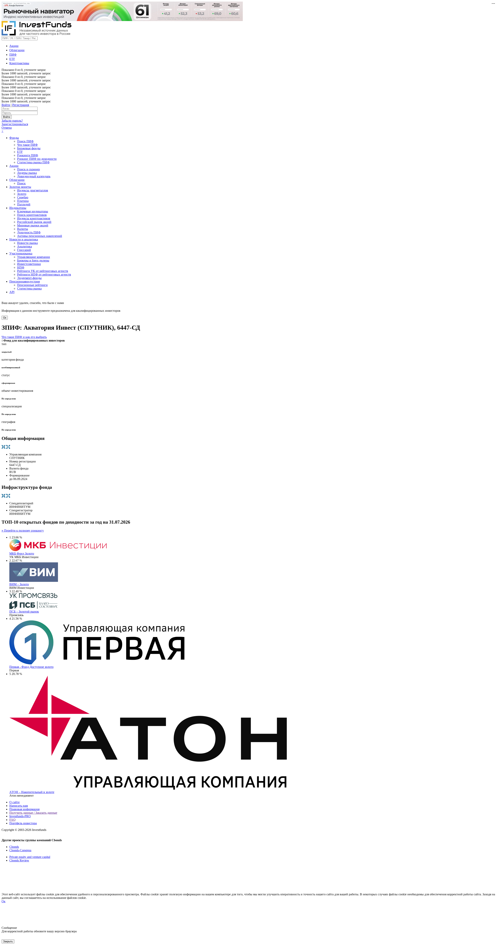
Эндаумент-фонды (29, 278)
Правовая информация (24, 809)
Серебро (22, 197)
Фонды (14, 137)
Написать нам (18, 805)
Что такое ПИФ (27, 144)
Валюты (22, 229)
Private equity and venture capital (29, 857)
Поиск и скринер (28, 169)
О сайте (14, 802)
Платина (23, 201)
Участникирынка (20, 253)
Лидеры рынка (27, 172)
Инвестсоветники (29, 264)
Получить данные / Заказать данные (33, 812)
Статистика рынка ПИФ (33, 162)
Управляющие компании (33, 257)
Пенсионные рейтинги (32, 285)
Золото (21, 194)
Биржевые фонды (28, 148)
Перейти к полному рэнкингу (23, 530)
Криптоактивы (19, 63)
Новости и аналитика (23, 239)
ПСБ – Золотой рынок (24, 611)
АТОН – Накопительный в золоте (31, 792)
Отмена (7, 127)
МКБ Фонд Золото (21, 553)
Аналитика (24, 246)
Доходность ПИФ (29, 232)
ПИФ (13, 54)
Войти (6, 105)
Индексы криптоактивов (33, 218)
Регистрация (20, 105)
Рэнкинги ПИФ (27, 155)
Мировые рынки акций (32, 225)
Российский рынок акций (34, 222)
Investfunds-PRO (20, 816)
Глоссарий (24, 250)
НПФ (20, 267)
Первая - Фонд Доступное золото (31, 666)
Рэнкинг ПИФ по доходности (37, 158)
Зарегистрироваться (15, 124)
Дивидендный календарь (33, 176)
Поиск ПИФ (25, 141)
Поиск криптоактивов (32, 215)
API (11, 292)
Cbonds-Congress (20, 850)
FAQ (12, 819)
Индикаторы (17, 208)
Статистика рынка (29, 288)
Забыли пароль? (12, 120)
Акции (13, 46)
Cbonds (14, 846)
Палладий (23, 204)
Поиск (21, 183)
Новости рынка (27, 243)
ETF (12, 59)
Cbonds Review (19, 860)
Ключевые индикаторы (32, 211)
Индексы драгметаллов (32, 190)
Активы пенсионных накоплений (39, 236)
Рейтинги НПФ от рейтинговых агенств (44, 274)
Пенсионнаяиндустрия (24, 281)
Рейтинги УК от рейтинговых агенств (42, 271)
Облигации (17, 50)
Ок (4, 317)
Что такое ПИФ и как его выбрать (24, 337)
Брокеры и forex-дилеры (33, 260)
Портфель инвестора (23, 823)
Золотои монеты (20, 186)
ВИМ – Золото (19, 584)
